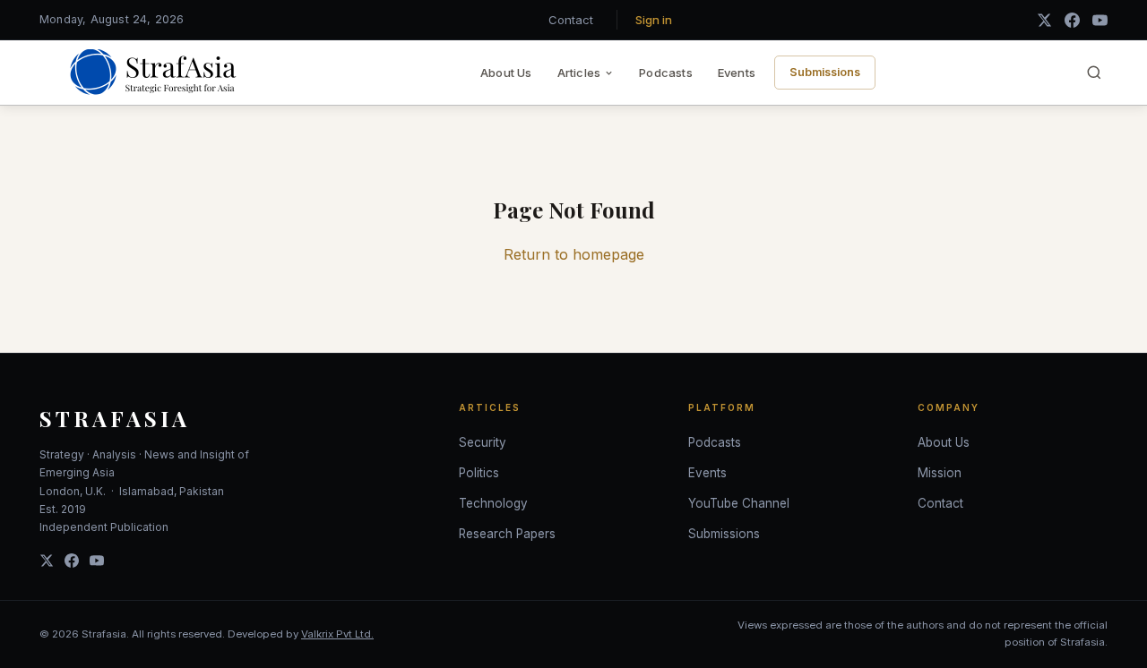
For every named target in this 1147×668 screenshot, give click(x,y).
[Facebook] (1072, 20)
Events (736, 72)
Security (482, 442)
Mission (940, 473)
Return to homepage (574, 254)
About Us (506, 72)
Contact (570, 20)
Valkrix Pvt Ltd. (337, 634)
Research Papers (507, 534)
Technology (493, 503)
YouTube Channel (738, 503)
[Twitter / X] (1044, 20)
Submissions (824, 72)
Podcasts (666, 72)
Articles (579, 72)
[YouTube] (1100, 20)
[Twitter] (46, 560)
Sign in (653, 20)
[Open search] (1094, 72)
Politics (479, 473)
